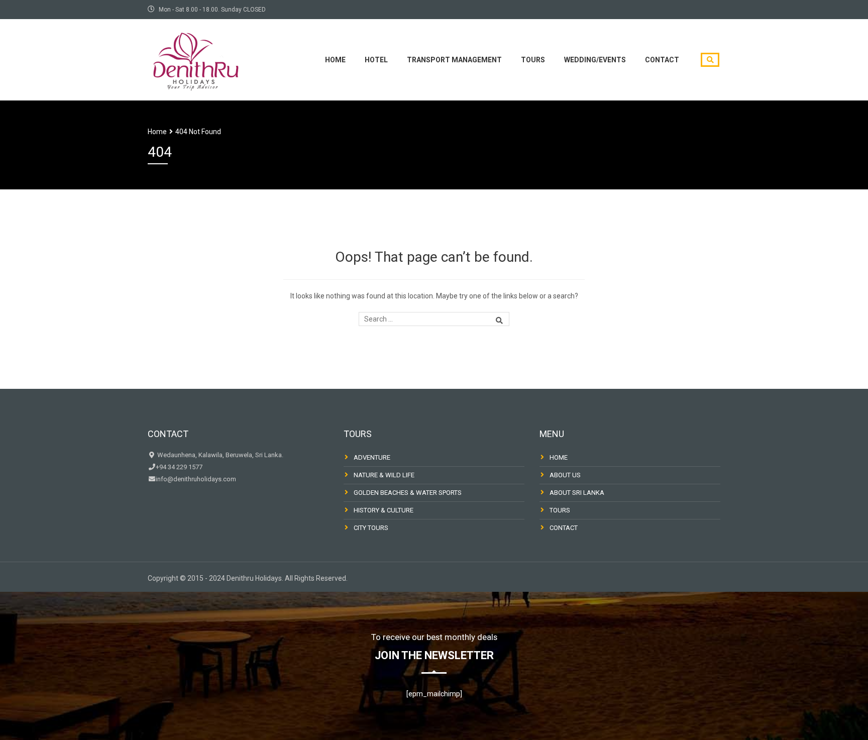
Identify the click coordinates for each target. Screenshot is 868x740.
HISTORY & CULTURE (383, 510)
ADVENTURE (372, 457)
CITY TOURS (371, 528)
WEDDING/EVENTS (595, 60)
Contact (662, 60)
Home (335, 60)
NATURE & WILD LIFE (384, 475)
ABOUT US (565, 475)
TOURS (533, 60)
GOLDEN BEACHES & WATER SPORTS (408, 492)
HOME (559, 457)
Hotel (376, 60)
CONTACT (564, 528)
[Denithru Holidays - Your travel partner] (195, 58)
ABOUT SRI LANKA (577, 492)
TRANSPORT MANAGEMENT (454, 60)
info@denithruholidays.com (196, 479)
